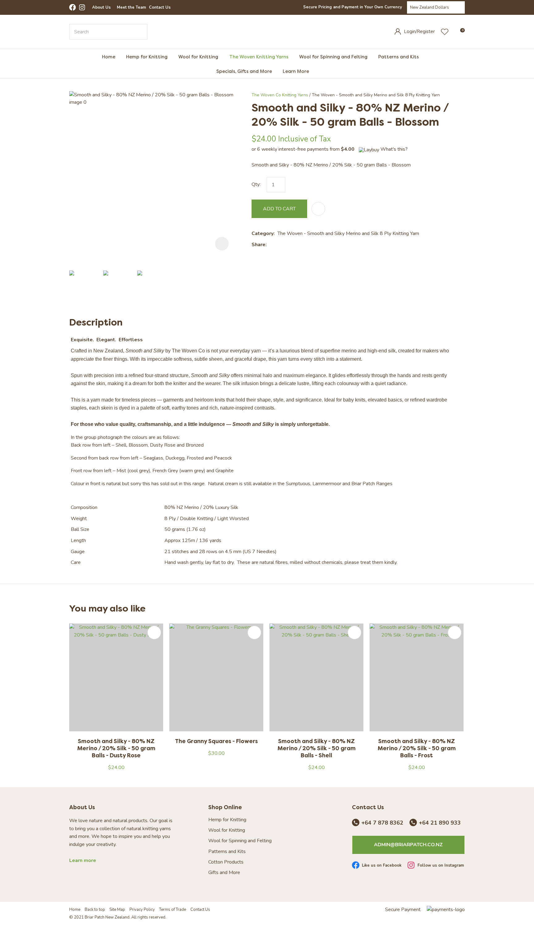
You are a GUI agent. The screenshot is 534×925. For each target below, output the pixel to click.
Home (108, 57)
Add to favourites (154, 632)
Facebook (72, 7)
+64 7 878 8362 (382, 823)
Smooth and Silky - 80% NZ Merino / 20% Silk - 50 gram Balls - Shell (317, 748)
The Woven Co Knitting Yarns (280, 95)
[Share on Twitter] (279, 244)
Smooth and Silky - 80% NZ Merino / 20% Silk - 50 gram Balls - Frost (417, 748)
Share (258, 244)
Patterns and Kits (398, 57)
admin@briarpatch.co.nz (408, 844)
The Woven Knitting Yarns (258, 57)
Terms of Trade (172, 909)
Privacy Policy (142, 909)
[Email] (288, 244)
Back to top (95, 909)
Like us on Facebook (381, 865)
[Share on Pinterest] (298, 244)
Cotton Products (226, 862)
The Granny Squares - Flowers (216, 741)
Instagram (82, 7)
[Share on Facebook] (270, 245)
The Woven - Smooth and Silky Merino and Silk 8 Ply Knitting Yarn (376, 95)
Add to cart (279, 208)
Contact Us (160, 7)
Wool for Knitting (198, 57)
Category (262, 233)
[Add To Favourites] (318, 209)
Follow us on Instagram (440, 865)
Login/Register (419, 31)
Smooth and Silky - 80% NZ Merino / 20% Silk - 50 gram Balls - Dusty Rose (116, 748)
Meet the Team (131, 7)
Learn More (296, 71)
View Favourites (444, 32)
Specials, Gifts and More (244, 71)
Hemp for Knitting (146, 57)
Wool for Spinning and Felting (333, 57)
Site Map (117, 909)
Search (140, 32)
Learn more (82, 861)
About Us (101, 7)
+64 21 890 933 (440, 823)
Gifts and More (224, 873)
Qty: (256, 184)
